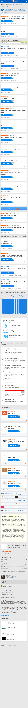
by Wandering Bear (6, 476)
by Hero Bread (5, 463)
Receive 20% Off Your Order (9, 75)
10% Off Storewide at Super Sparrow (11, 87)
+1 (26, 23)
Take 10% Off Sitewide (14, 470)
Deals (15, 9)
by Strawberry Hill (5, 449)
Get (24, 42)
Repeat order (5, 12)
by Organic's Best (5, 489)
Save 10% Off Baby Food (14, 483)
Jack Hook (12, 85)
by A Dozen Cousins (6, 420)
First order (22, 9)
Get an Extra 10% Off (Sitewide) (9, 161)
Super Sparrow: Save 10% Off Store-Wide (12, 137)
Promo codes (8, 9)
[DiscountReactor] (14, 1)
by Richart (4, 434)
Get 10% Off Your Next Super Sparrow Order (13, 149)
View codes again (10, 582)
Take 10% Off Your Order (15, 414)
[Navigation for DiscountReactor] (2, 1)
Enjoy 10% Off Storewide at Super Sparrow (13, 227)
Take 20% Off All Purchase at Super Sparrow (13, 18)
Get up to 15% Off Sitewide (8, 215)
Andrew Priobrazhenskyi (11, 576)
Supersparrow (5, 615)
